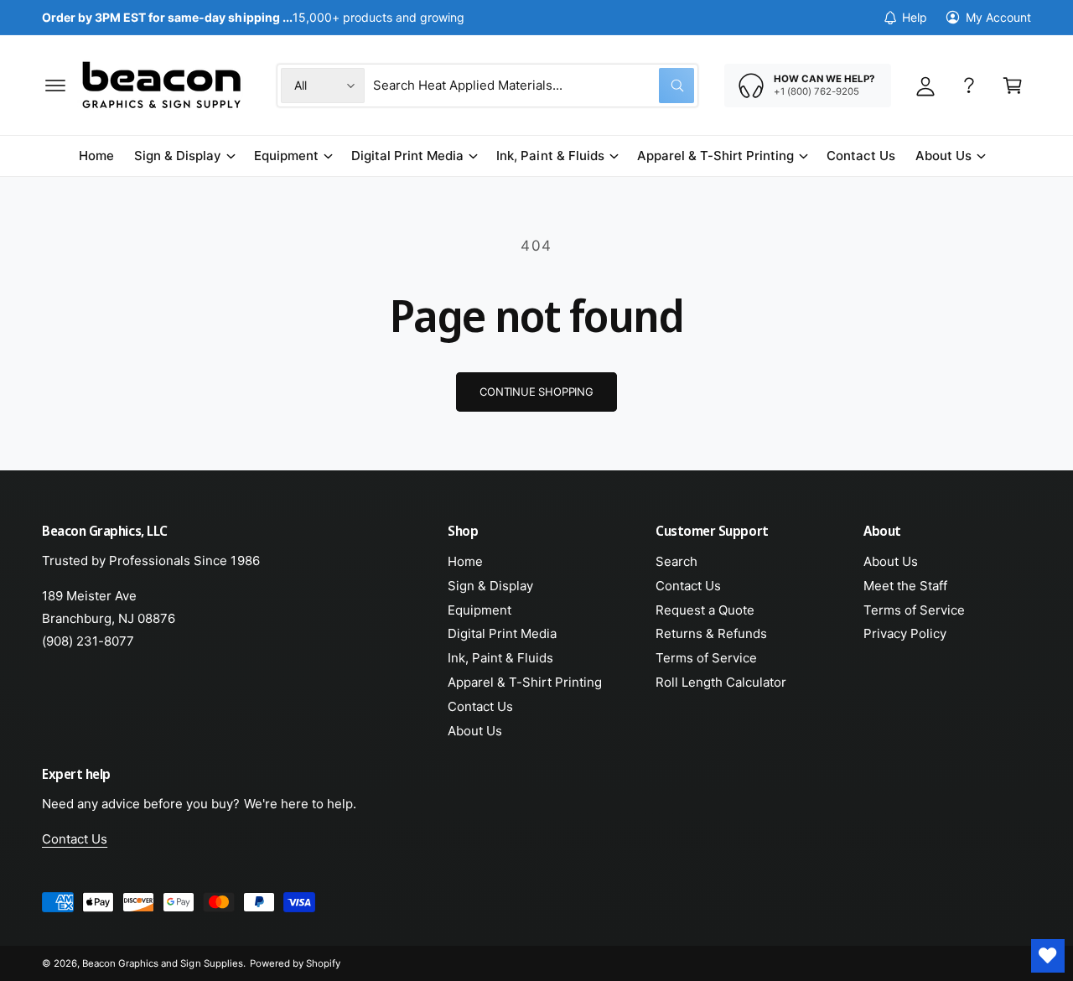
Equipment (286, 156)
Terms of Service (706, 658)
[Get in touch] (969, 85)
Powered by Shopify (295, 963)
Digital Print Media (407, 156)
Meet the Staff (905, 586)
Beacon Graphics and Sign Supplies (162, 963)
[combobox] (533, 85)
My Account (998, 17)
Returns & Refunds (711, 633)
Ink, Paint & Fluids (550, 156)
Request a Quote (705, 610)
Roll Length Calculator (721, 682)
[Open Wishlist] (1048, 956)
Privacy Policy (904, 633)
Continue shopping (536, 391)
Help (914, 17)
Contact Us (480, 706)
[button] (55, 85)
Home (465, 561)
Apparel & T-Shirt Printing (715, 156)
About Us (943, 156)
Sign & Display (177, 156)
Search (676, 561)
